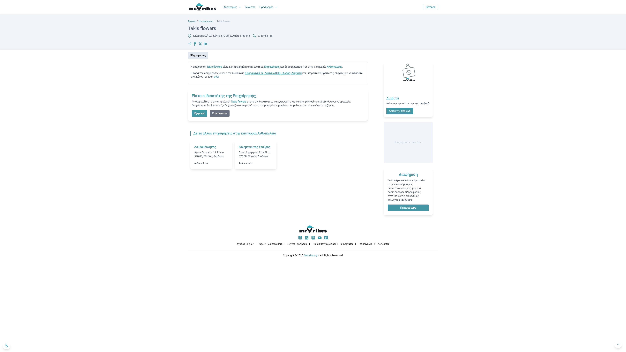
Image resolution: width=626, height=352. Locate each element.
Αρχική (191, 21)
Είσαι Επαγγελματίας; (324, 244)
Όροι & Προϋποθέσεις (270, 244)
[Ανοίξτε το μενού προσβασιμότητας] (6, 345)
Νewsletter (383, 244)
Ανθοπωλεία (334, 66)
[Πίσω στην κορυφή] (618, 344)
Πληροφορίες (198, 55)
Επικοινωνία (219, 113)
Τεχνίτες (250, 7)
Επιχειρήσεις (206, 21)
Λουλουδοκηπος (205, 147)
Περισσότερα (408, 207)
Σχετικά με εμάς (245, 244)
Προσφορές (266, 7)
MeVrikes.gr (311, 255)
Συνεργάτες (347, 244)
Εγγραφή (199, 113)
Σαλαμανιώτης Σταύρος (254, 147)
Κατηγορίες (230, 7)
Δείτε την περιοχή (399, 110)
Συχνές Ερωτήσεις (297, 244)
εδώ (216, 76)
